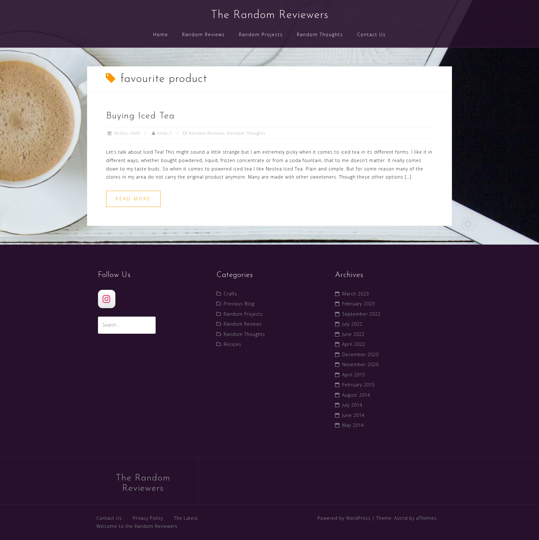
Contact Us (371, 34)
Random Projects (261, 34)
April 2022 (353, 344)
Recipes (232, 344)
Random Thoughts (320, 34)
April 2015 (353, 375)
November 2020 (360, 364)
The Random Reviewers (269, 15)
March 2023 (355, 294)
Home (160, 34)
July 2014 (352, 405)
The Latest (186, 518)
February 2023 (358, 304)
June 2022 (353, 334)
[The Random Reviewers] (106, 299)
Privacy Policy (148, 518)
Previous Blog (239, 304)
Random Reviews (203, 34)
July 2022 (352, 324)
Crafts (230, 294)
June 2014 (353, 415)
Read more (133, 199)
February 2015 (358, 385)
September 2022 (361, 314)
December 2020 (360, 354)
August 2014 (356, 395)
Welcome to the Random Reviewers (136, 526)
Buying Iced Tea (140, 116)
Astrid (401, 518)
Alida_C (164, 133)
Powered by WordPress (344, 518)
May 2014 (353, 425)
